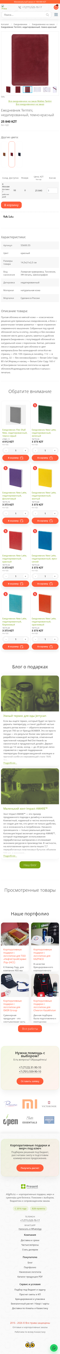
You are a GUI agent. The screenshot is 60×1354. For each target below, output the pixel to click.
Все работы (30, 1029)
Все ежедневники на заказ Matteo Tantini (30, 101)
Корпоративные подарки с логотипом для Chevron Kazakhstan (44, 1005)
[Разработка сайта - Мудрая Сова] (30, 1348)
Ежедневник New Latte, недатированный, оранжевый (44, 621)
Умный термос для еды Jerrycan (24, 716)
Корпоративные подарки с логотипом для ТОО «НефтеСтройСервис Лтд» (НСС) (15, 956)
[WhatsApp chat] (54, 1348)
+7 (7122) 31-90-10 (30, 1067)
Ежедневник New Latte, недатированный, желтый (44, 495)
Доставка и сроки (30, 1240)
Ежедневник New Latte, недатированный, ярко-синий (44, 558)
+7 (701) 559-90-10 (30, 1071)
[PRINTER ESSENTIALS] (10, 1119)
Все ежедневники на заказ (30, 104)
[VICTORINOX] (30, 1104)
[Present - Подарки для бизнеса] (4, 7)
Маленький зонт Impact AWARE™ (25, 808)
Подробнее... (10, 762)
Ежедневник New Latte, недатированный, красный (14, 558)
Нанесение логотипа (30, 1271)
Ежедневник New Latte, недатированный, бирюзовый (14, 621)
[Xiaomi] (10, 1104)
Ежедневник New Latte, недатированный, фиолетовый (14, 495)
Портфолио (30, 1267)
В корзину (11, 205)
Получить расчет (30, 1168)
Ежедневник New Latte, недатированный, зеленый (44, 432)
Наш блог (30, 865)
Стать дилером (30, 1249)
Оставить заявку (30, 1081)
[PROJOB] (49, 1119)
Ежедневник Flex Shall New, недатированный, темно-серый (14, 432)
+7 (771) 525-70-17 (32, 7)
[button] (53, 36)
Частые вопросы (30, 1244)
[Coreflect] (30, 1119)
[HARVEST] (49, 1104)
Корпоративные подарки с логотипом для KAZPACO (42, 954)
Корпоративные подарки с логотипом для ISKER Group (12, 1005)
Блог (30, 1262)
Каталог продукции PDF (30, 1276)
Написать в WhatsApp (30, 1228)
